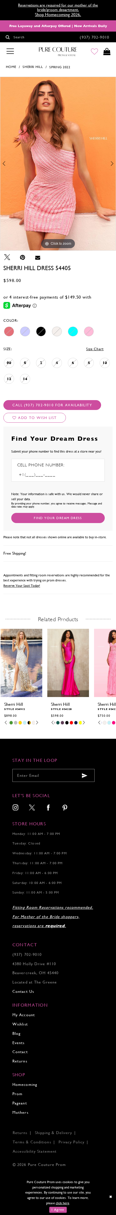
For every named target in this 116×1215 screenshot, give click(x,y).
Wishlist (20, 1024)
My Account (23, 1015)
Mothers (20, 1112)
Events (18, 1042)
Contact (20, 1051)
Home (11, 67)
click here (62, 1203)
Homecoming (24, 1084)
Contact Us (23, 991)
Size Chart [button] (95, 349)
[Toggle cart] (106, 51)
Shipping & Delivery (53, 1132)
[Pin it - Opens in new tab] (22, 257)
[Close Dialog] (111, 1197)
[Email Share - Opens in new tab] (38, 257)
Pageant (19, 1103)
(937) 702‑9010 (27, 954)
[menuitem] (15, 808)
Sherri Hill (33, 67)
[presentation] (21, 663)
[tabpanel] (58, 163)
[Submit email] (85, 775)
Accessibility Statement (35, 1151)
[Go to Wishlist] (94, 51)
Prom (17, 1093)
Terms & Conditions (32, 1142)
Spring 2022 (59, 67)
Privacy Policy (71, 1142)
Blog (16, 1033)
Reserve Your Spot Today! (21, 586)
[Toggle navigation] (10, 51)
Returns (19, 1061)
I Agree (58, 1210)
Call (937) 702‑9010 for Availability (52, 405)
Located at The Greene (34, 982)
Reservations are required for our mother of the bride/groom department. (58, 7)
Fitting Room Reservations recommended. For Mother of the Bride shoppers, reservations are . (52, 916)
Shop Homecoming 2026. (58, 14)
